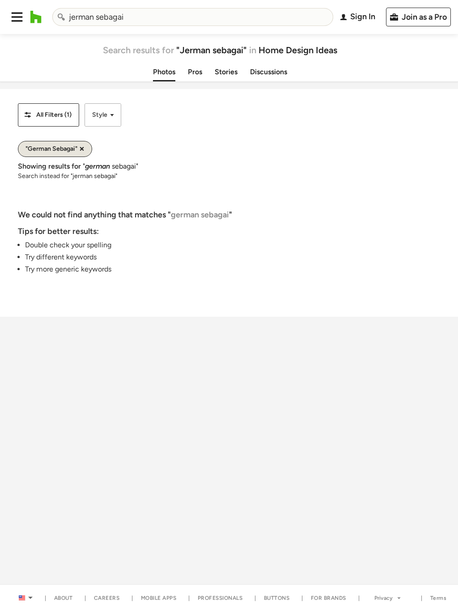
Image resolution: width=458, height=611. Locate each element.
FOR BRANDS (328, 598)
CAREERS (107, 598)
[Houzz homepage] (36, 17)
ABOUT (63, 598)
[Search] (61, 17)
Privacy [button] (383, 598)
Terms (438, 598)
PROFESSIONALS (220, 598)
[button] (17, 17)
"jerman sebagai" (94, 176)
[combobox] (193, 17)
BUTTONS (277, 598)
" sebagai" (110, 166)
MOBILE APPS (159, 598)
